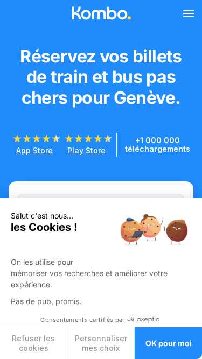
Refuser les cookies (33, 343)
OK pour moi (168, 343)
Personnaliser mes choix (101, 343)
